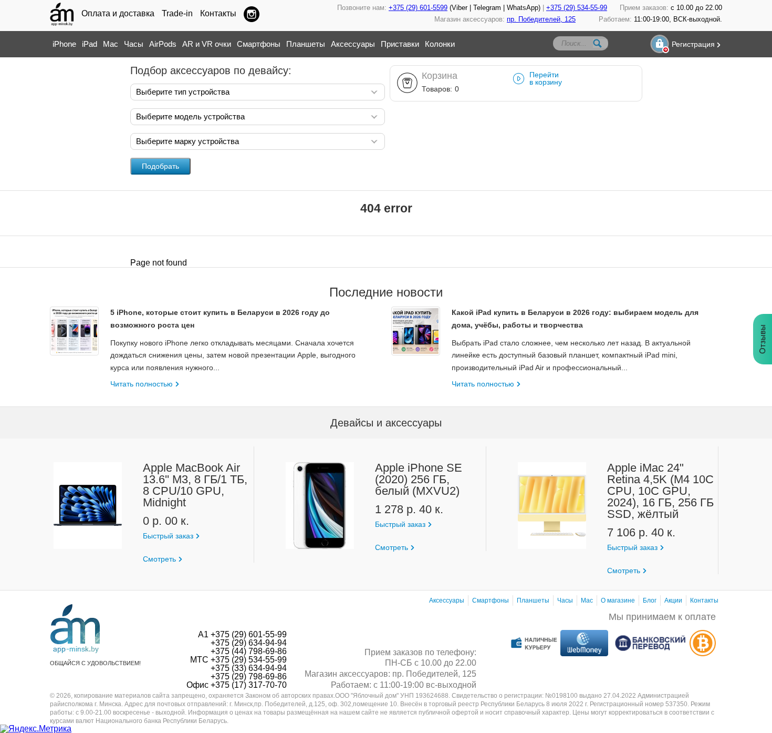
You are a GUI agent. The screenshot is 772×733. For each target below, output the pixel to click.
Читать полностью (141, 384)
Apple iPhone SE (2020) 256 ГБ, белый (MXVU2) (418, 479)
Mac (110, 43)
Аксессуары (353, 43)
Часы (133, 43)
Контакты (218, 13)
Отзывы (762, 339)
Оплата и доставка (117, 13)
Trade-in (177, 13)
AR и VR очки (206, 43)
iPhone (64, 43)
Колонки (440, 43)
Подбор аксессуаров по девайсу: (210, 70)
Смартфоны (258, 43)
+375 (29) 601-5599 (418, 8)
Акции (673, 600)
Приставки (400, 43)
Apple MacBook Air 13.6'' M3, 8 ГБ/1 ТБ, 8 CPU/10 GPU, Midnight (195, 485)
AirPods (162, 43)
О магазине (618, 600)
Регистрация (693, 44)
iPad (89, 43)
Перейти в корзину (545, 78)
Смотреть (159, 559)
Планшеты (305, 43)
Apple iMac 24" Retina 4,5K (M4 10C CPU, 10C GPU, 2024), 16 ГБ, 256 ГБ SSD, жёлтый (660, 491)
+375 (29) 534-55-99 (576, 8)
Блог (649, 600)
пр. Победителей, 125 (541, 19)
